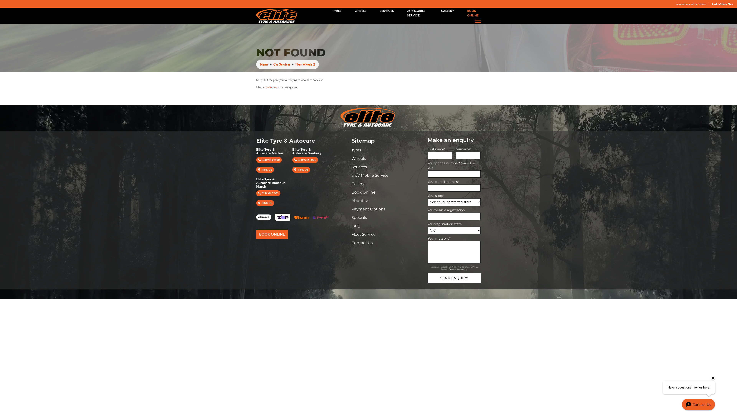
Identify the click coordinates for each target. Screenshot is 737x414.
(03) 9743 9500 (271, 160)
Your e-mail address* (443, 182)
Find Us (266, 170)
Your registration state (445, 224)
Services (387, 11)
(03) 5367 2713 (270, 193)
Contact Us (362, 243)
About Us (360, 200)
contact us (270, 87)
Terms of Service (456, 269)
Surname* (463, 149)
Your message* (439, 238)
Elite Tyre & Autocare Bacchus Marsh (270, 182)
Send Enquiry (454, 278)
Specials (359, 217)
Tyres (336, 11)
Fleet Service (363, 234)
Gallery (447, 11)
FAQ (355, 226)
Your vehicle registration (446, 210)
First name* (436, 149)
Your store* (436, 196)
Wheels (360, 11)
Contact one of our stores (691, 4)
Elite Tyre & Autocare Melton (269, 151)
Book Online (472, 13)
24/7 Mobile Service (416, 13)
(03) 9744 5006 (307, 160)
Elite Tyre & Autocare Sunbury (306, 151)
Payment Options (368, 209)
